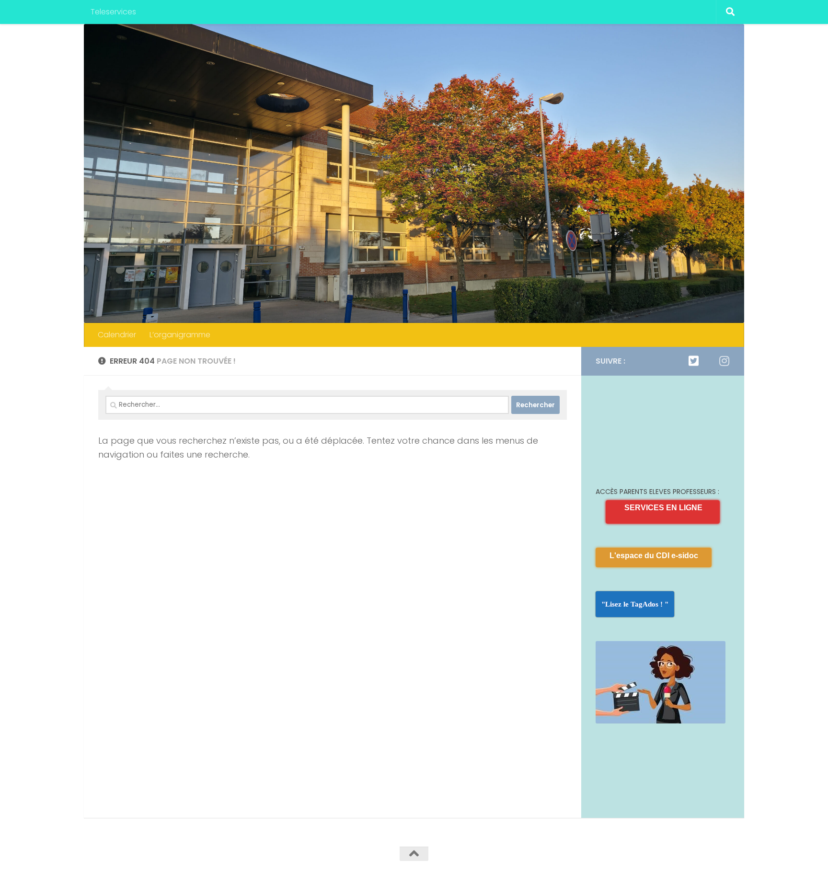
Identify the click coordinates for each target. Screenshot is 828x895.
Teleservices (113, 11)
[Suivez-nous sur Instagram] (724, 361)
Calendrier (117, 334)
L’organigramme (180, 334)
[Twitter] (693, 361)
